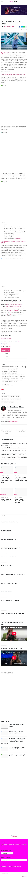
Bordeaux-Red (18, 238)
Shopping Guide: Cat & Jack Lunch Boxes (11, 450)
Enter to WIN (5, 350)
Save (3, 389)
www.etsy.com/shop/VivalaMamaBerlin (12, 302)
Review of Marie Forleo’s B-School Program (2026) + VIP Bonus (17, 748)
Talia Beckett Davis (8, 26)
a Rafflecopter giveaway (6, 338)
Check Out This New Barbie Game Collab (11, 447)
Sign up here (3, 868)
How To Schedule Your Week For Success (16, 725)
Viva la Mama (6, 52)
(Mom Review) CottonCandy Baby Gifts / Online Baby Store (6, 480)
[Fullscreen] (25, 639)
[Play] (4, 639)
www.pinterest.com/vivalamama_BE (13, 306)
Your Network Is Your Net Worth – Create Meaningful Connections (16, 732)
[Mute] (22, 639)
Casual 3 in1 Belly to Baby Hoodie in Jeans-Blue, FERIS (13, 74)
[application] (14, 633)
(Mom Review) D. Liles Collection (6, 499)
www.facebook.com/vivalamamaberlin (14, 304)
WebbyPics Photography (13, 310)
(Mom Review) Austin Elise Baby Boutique (20, 500)
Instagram (18, 341)
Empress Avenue (15, 396)
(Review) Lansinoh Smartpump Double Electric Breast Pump (21, 479)
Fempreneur (4, 873)
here (9, 346)
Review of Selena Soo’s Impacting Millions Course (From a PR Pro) (17, 754)
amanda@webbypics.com (9, 314)
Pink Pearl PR (5, 399)
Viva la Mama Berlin (15, 399)
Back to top (24, 876)
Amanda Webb (5, 396)
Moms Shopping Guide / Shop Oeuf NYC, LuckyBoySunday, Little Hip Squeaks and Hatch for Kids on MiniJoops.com (13, 741)
